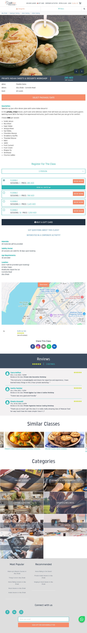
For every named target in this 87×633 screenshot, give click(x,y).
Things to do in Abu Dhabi (17, 578)
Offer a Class (63, 3)
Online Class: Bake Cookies (56, 449)
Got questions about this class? (43, 230)
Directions (43, 285)
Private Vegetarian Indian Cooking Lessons (22, 449)
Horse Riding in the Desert (43, 571)
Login (69, 3)
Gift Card (41, 3)
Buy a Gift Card (44, 222)
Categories (21, 9)
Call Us (75, 3)
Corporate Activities (51, 3)
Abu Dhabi (12, 4)
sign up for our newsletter (43, 625)
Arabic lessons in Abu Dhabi (17, 592)
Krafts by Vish (21, 331)
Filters (62, 9)
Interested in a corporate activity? (43, 235)
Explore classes (31, 3)
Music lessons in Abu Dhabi (17, 588)
